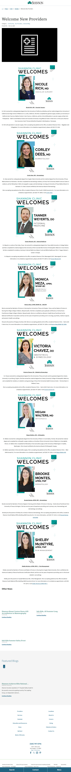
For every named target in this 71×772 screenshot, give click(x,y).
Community (11, 24)
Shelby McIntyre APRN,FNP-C (39, 584)
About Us (51, 715)
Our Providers (18, 24)
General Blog (26, 24)
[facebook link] (31, 753)
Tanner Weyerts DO (56, 259)
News (6, 8)
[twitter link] (34, 753)
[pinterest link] (40, 753)
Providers (20, 711)
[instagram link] (37, 753)
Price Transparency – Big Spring (54, 766)
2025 (11, 8)
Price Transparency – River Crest (31, 766)
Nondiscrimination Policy (7, 764)
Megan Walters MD (61, 452)
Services (19, 715)
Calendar (20, 719)
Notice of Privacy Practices (22, 764)
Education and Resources (20, 723)
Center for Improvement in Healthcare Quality (40, 764)
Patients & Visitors (51, 727)
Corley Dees (49, 193)
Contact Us (51, 731)
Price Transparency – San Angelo (9, 766)
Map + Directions (35, 750)
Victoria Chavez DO (49, 390)
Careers (51, 719)
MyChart (20, 731)
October (17, 8)
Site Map (55, 764)
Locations (51, 711)
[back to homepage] (2, 9)
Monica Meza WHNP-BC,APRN (58, 324)
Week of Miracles (20, 735)
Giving (51, 723)
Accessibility (63, 764)
